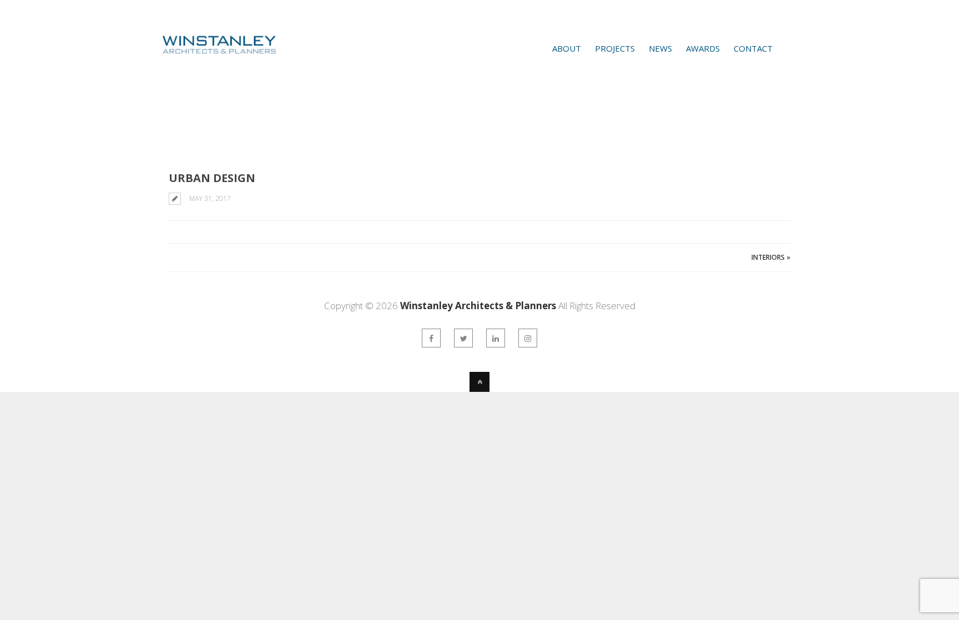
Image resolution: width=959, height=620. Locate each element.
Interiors (768, 257)
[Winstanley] (204, 62)
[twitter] (463, 338)
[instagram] (527, 338)
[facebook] (431, 338)
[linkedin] (495, 338)
